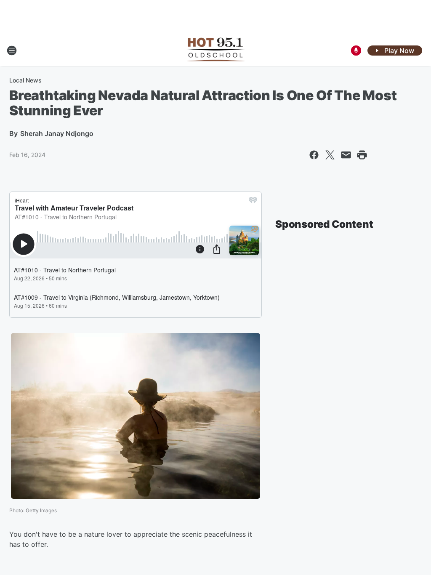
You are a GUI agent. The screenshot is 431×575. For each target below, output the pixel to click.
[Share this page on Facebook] (314, 155)
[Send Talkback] (356, 50)
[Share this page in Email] (346, 155)
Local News (25, 80)
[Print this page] (362, 155)
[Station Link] (215, 50)
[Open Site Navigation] (12, 50)
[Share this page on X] (330, 155)
